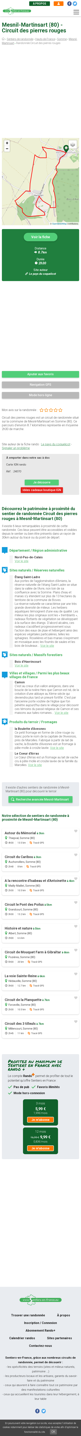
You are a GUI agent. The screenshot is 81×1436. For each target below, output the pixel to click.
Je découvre (41, 482)
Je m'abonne (40, 1120)
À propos (39, 3)
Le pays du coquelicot (42, 274)
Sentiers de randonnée (20, 39)
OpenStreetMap (59, 223)
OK (53, 1432)
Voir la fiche (40, 237)
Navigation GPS (40, 384)
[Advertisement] (40, 92)
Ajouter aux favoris (40, 374)
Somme (62, 39)
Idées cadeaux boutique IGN (42, 490)
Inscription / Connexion (40, 1323)
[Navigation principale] (76, 12)
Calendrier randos (22, 1338)
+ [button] (7, 143)
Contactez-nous (40, 1346)
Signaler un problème (16, 448)
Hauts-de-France (45, 39)
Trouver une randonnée (28, 1315)
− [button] (7, 148)
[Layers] (73, 144)
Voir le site (21, 561)
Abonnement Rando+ (40, 1330)
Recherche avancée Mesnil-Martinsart (42, 799)
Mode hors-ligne (40, 395)
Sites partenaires (59, 1338)
